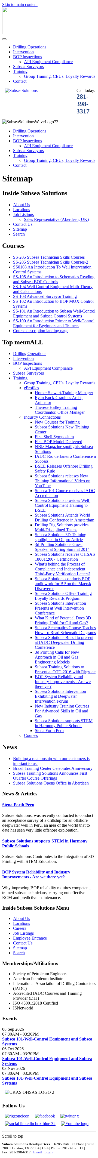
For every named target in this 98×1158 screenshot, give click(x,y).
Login (48, 1152)
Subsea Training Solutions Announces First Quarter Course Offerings (50, 775)
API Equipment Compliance (48, 61)
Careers (19, 928)
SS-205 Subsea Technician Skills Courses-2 (50, 262)
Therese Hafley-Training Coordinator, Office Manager (60, 410)
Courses (31, 735)
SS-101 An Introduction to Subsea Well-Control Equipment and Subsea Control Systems (54, 313)
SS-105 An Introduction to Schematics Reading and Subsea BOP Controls (53, 279)
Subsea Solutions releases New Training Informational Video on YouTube (62, 481)
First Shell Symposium (54, 436)
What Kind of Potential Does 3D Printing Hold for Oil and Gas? (63, 620)
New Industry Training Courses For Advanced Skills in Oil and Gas (62, 711)
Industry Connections (42, 417)
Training (20, 71)
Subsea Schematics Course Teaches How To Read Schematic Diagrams (65, 630)
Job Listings (23, 214)
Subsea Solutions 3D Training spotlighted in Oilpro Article (60, 537)
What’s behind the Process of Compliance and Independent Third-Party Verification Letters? (62, 569)
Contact (19, 81)
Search (19, 234)
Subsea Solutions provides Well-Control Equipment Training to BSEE (62, 505)
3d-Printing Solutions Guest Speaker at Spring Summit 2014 (62, 547)
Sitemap (20, 229)
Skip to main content (20, 4)
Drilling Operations (29, 47)
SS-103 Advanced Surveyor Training (45, 296)
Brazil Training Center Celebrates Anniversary (53, 768)
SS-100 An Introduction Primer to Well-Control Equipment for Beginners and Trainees (53, 323)
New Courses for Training (57, 422)
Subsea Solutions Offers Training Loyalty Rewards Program (63, 596)
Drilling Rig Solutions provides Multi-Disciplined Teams (61, 527)
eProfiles (31, 387)
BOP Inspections (27, 56)
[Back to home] (36, 32)
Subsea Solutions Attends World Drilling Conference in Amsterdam (64, 517)
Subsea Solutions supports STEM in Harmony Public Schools (64, 723)
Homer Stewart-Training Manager (64, 392)
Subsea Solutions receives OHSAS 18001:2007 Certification (65, 556)
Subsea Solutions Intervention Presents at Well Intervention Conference (60, 608)
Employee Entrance (30, 938)
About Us (21, 204)
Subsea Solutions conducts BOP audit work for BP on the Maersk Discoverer (63, 583)
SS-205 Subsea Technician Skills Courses (49, 257)
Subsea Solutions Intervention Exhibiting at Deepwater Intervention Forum (60, 696)
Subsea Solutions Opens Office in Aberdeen (51, 783)
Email (38, 1152)
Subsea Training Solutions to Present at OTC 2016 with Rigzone (65, 669)
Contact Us (22, 224)
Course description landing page (40, 330)
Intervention (23, 52)
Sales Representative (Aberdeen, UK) (56, 219)
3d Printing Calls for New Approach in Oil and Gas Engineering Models (57, 657)
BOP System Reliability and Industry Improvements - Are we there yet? (63, 681)
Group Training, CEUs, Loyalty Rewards (59, 76)
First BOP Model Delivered (58, 441)
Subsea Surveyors (28, 66)
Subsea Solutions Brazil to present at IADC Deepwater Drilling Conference (64, 642)
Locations (21, 209)
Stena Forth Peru (49, 730)
